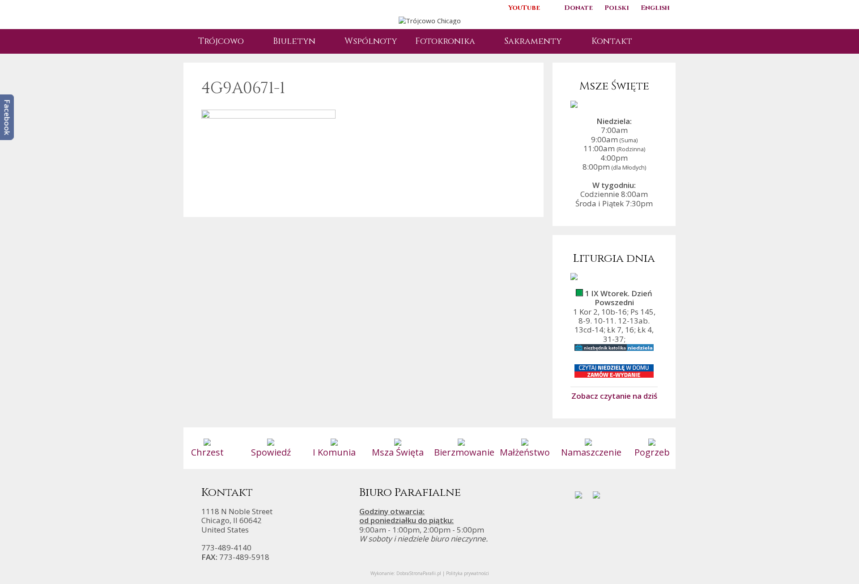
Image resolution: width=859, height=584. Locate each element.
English (655, 8)
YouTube (524, 8)
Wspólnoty (370, 41)
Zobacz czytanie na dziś (614, 396)
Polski (616, 8)
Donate (578, 8)
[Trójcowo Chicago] (430, 19)
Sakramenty (533, 41)
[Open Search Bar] (655, 41)
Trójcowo (221, 41)
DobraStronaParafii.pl (418, 573)
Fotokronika (445, 41)
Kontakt (611, 41)
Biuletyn (294, 41)
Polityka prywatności (467, 573)
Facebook (7, 117)
